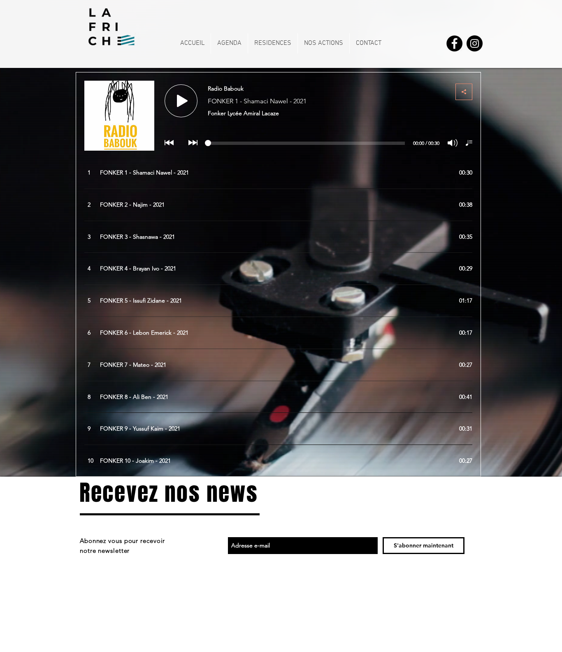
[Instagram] (475, 43)
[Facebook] (454, 43)
